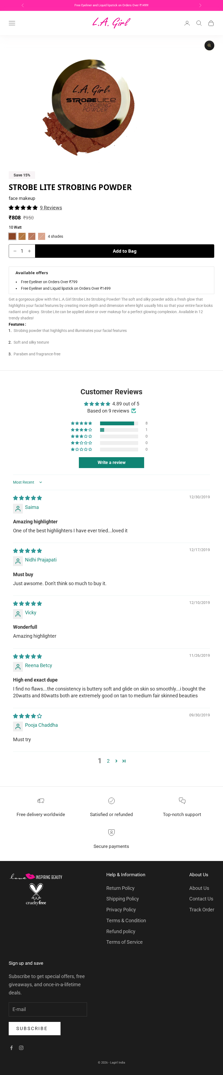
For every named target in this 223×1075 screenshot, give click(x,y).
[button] (24, 207)
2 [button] (108, 761)
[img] (27, 498)
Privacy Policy (121, 909)
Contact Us (201, 899)
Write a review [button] (112, 462)
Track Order (201, 909)
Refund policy (120, 931)
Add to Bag (125, 251)
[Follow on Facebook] (11, 1047)
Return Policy (120, 888)
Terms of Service (124, 942)
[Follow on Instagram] (21, 1047)
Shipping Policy (122, 899)
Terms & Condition (126, 920)
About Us (199, 888)
